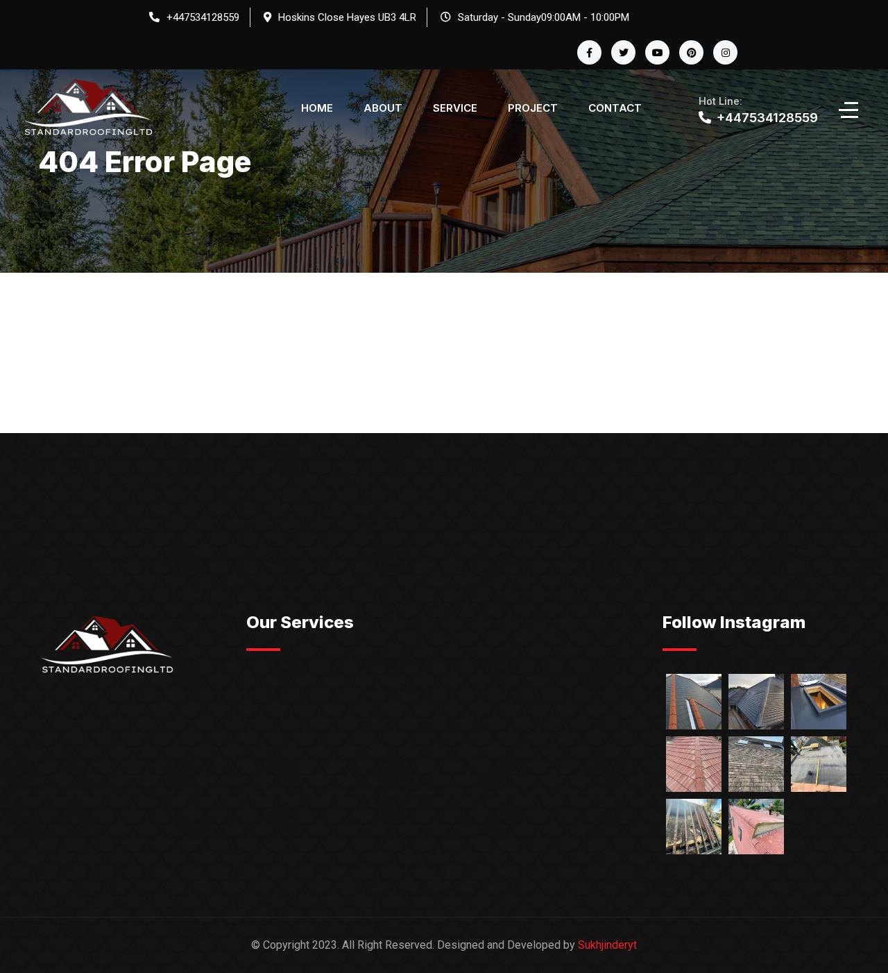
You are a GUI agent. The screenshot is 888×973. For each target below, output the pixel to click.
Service (455, 108)
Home (317, 108)
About (383, 108)
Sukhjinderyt (607, 944)
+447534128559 (202, 17)
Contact (615, 108)
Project (533, 108)
